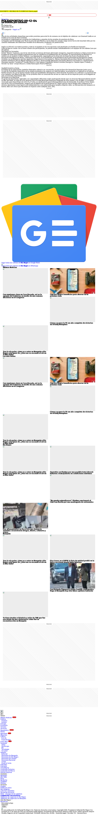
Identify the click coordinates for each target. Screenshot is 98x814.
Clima (3, 745)
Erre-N (3, 738)
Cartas (3, 762)
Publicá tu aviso (5, 788)
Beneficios (4, 801)
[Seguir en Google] (2, 34)
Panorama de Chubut (8, 758)
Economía (3, 725)
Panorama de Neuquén (9, 755)
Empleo (3, 786)
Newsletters (6, 730)
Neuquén (3, 775)
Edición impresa (6, 772)
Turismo (3, 727)
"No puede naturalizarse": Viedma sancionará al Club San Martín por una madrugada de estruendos (72, 501)
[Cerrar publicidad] (1, 711)
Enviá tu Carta (6, 763)
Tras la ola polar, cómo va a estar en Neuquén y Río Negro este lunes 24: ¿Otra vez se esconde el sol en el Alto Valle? (24, 353)
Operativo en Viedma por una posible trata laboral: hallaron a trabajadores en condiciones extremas (71, 473)
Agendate (5, 734)
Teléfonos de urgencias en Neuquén (13, 798)
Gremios (4, 721)
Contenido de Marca (7, 771)
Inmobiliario (4, 768)
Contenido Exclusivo (7, 769)
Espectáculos (6, 740)
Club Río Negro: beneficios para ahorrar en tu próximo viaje (69, 295)
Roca (2, 778)
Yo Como (4, 751)
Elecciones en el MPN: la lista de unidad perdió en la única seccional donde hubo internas (72, 561)
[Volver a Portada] (49, 15)
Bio (2, 748)
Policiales (3, 765)
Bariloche (3, 780)
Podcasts (3, 766)
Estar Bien (5, 742)
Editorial (4, 754)
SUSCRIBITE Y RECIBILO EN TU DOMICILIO (19, 11)
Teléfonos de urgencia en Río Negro (13, 797)
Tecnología (5, 749)
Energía (3, 724)
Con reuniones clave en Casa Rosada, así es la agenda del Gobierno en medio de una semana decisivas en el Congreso (23, 296)
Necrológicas (5, 789)
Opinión (3, 752)
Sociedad (3, 743)
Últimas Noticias (8, 718)
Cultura (2, 737)
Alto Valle (3, 777)
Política (3, 719)
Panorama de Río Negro (9, 757)
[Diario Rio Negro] (2, 808)
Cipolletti (3, 782)
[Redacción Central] (2, 24)
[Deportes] (49, 17)
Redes (2, 732)
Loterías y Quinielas (7, 791)
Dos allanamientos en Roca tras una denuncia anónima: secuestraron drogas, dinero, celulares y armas (24, 530)
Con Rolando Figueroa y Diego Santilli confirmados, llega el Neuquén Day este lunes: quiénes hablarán (72, 590)
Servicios (3, 728)
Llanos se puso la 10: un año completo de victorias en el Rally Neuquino (71, 324)
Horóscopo (5, 746)
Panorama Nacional (8, 760)
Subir (4, 806)
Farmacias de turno (7, 792)
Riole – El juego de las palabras (11, 794)
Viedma (3, 783)
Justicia (4, 722)
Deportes (4, 19)
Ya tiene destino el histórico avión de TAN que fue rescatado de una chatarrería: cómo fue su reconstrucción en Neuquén (24, 619)
